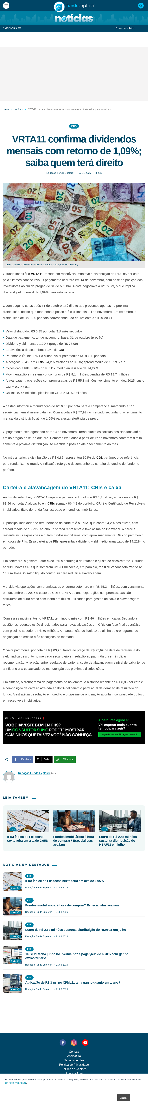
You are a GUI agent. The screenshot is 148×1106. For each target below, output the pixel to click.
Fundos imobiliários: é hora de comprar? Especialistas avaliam (73, 840)
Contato (74, 1051)
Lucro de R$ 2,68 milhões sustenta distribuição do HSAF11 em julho (118, 840)
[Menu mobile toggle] (6, 5)
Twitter (47, 759)
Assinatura (74, 1056)
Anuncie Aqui (74, 1073)
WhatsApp (68, 759)
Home (6, 109)
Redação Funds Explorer (60, 173)
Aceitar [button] (123, 1097)
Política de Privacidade (15, 1082)
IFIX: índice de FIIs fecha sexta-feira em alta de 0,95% (28, 839)
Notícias (19, 109)
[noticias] (74, 18)
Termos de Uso (74, 1060)
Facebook (26, 759)
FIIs (74, 126)
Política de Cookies (74, 1069)
